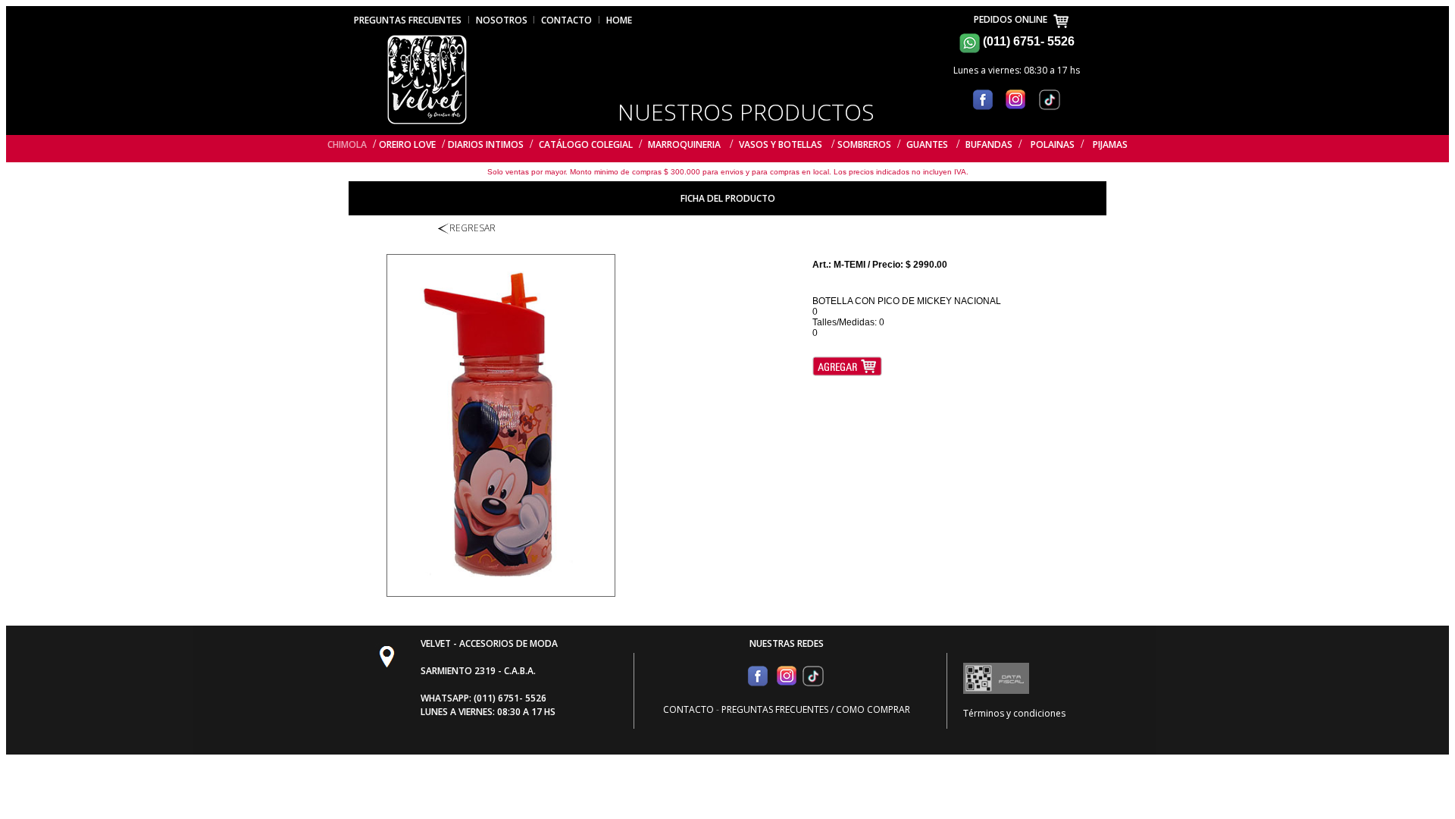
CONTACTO (566, 20)
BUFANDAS (988, 144)
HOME (619, 20)
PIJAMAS (1110, 144)
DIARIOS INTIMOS (486, 144)
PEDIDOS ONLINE (1013, 19)
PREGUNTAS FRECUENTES (408, 20)
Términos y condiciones (1014, 713)
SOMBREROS (864, 144)
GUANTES (928, 144)
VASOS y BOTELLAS (780, 144)
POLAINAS (1053, 144)
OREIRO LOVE (407, 144)
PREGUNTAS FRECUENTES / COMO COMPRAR (815, 709)
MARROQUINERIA (684, 144)
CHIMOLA (347, 144)
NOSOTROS (503, 20)
